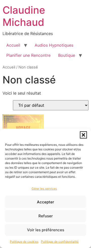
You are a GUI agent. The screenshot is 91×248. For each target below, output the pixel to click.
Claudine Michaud (24, 16)
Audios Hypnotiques (54, 45)
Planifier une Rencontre (28, 55)
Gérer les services (44, 188)
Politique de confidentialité (60, 241)
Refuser (45, 216)
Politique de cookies (24, 241)
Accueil (13, 45)
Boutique (66, 55)
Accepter (45, 202)
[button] (83, 134)
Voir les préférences (45, 229)
